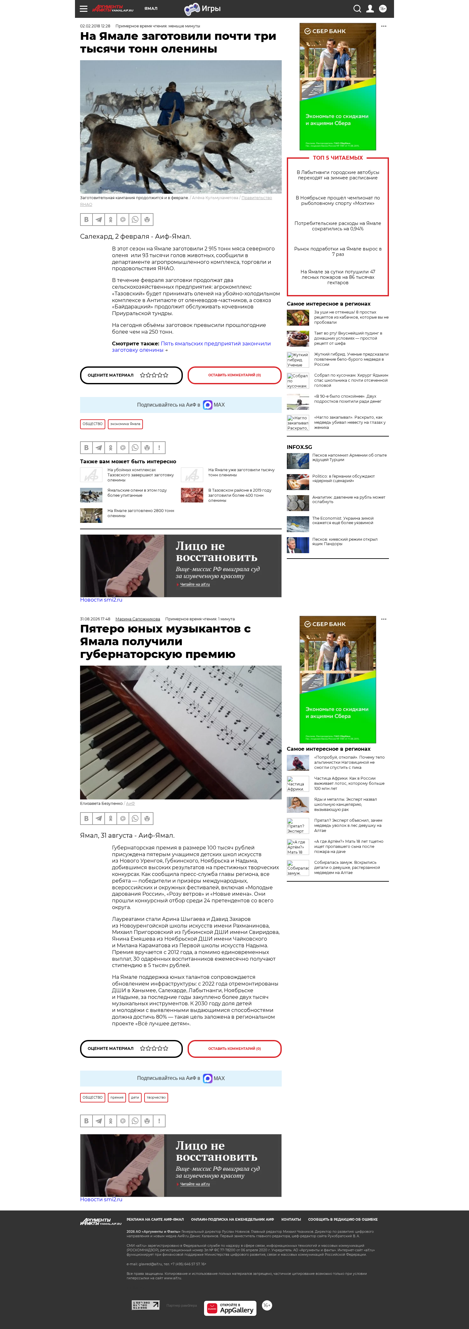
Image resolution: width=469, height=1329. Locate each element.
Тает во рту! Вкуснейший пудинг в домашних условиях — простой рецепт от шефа (348, 338)
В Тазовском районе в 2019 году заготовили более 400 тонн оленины (240, 495)
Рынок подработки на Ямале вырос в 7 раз (338, 251)
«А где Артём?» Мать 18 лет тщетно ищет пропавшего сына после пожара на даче (348, 846)
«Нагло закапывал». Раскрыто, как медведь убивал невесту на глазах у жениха (350, 422)
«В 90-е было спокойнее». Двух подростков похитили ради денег (348, 399)
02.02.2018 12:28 (95, 26)
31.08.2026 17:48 (95, 619)
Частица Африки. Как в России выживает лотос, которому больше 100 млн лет (349, 783)
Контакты (291, 1219)
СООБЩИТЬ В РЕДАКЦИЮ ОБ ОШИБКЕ (343, 1219)
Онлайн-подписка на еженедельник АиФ (232, 1219)
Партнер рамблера (182, 1305)
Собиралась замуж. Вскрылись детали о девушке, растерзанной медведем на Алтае (347, 867)
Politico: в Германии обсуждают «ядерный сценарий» (343, 478)
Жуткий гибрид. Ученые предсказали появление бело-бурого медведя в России (351, 359)
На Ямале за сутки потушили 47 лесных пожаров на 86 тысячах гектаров (338, 277)
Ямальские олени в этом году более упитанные (137, 493)
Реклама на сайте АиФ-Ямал (155, 1219)
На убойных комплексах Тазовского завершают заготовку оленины (141, 474)
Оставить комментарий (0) (234, 375)
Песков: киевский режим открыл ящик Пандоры (345, 541)
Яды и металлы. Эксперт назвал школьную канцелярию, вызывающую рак (345, 804)
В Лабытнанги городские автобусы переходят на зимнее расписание (338, 175)
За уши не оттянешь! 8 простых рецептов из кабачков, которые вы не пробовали (351, 317)
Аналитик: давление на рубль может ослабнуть (348, 499)
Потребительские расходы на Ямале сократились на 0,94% (337, 226)
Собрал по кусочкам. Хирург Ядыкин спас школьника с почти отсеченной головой (351, 380)
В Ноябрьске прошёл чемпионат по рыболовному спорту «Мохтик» (338, 200)
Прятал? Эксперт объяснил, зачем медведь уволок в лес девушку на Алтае (348, 825)
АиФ (130, 803)
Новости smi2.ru (101, 600)
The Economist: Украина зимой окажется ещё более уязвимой (343, 520)
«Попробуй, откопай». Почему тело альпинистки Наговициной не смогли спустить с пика (349, 762)
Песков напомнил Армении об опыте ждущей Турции (349, 457)
